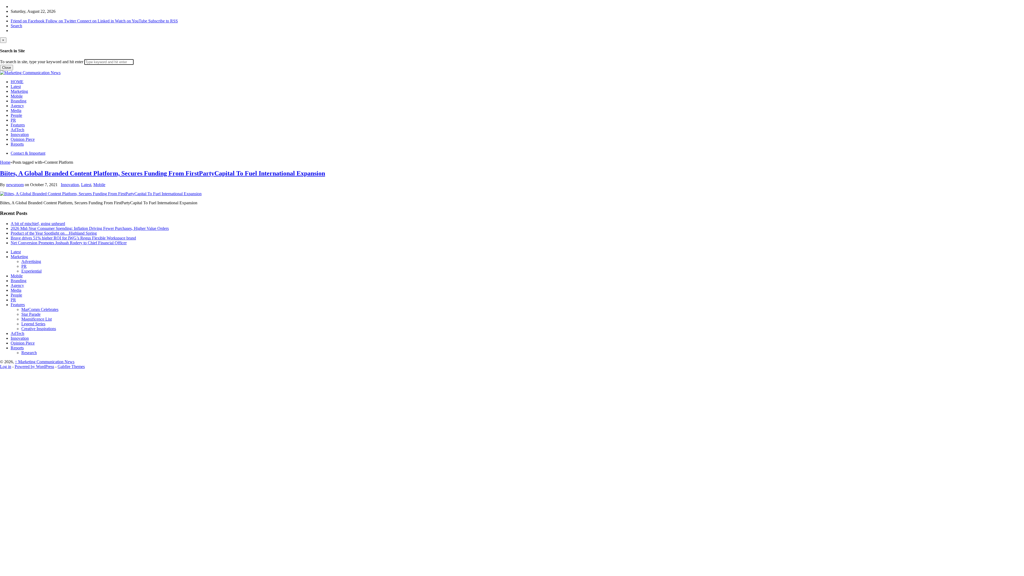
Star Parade (31, 314)
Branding (18, 101)
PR (13, 120)
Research (29, 352)
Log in (5, 366)
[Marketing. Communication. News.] (30, 72)
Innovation (20, 134)
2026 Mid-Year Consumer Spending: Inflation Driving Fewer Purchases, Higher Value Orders (90, 228)
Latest (16, 86)
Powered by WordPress (34, 366)
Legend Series (33, 324)
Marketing (19, 91)
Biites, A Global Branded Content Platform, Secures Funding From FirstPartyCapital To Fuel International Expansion (162, 173)
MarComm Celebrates (39, 309)
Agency (17, 105)
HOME (17, 81)
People (16, 115)
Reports (17, 144)
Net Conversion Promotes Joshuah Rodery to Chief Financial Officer (69, 243)
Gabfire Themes (71, 366)
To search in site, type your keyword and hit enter (41, 61)
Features (18, 125)
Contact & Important (28, 153)
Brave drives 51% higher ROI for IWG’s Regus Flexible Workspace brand (73, 238)
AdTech (17, 129)
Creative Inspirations (38, 328)
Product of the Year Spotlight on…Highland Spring (54, 233)
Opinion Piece (23, 139)
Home (5, 162)
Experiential (31, 271)
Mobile (17, 96)
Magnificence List (36, 319)
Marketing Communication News (44, 361)
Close (6, 68)
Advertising (31, 261)
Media (16, 110)
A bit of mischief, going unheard (38, 223)
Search (16, 25)
